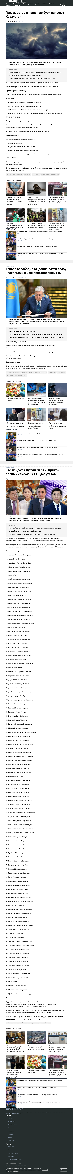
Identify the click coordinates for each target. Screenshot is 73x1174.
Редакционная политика (14, 1159)
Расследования (28, 4)
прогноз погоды (17, 174)
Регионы (9, 5)
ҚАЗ (64, 3)
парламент (16, 1023)
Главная (8, 9)
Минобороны (61, 372)
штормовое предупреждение (50, 174)
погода (9, 174)
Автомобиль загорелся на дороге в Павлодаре (25, 75)
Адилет (47, 1023)
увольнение (52, 372)
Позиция (51, 4)
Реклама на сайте (13, 1153)
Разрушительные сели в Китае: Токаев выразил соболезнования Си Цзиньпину (36, 334)
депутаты (33, 1023)
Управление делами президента (16, 375)
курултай (40, 1023)
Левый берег (17, 4)
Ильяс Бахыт (11, 479)
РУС (64, 5)
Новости (9, 4)
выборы (9, 1023)
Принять (63, 1170)
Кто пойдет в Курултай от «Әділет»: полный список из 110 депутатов (36, 239)
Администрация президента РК (31, 372)
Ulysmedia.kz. (39, 65)
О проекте (11, 1146)
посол (45, 372)
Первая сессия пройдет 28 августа (38, 1013)
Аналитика (44, 4)
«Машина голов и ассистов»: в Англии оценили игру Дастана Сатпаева (36, 246)
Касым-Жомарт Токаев (13, 372)
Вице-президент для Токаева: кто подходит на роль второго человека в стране (39, 253)
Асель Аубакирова (13, 277)
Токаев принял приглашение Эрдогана (22, 331)
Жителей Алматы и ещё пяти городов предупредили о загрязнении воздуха (35, 72)
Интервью (16, 5)
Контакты (11, 1156)
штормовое (35, 174)
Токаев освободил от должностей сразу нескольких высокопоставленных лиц (39, 231)
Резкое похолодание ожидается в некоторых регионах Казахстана (32, 78)
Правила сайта (12, 1150)
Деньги (36, 4)
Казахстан (27, 174)
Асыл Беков (11, 21)
